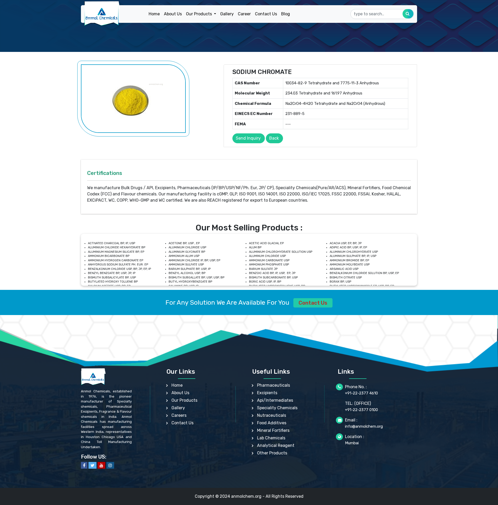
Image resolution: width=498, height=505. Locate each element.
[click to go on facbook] (84, 465)
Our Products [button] (199, 13)
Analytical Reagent (275, 445)
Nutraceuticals (271, 415)
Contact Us (266, 13)
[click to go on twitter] (92, 465)
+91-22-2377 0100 (361, 409)
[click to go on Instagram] (110, 465)
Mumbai (352, 443)
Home (154, 13)
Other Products (272, 453)
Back (274, 138)
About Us (173, 13)
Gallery (227, 13)
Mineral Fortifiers (273, 430)
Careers (178, 415)
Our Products (184, 400)
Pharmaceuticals (273, 385)
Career (244, 13)
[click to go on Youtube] (101, 465)
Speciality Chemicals (277, 407)
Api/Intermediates (275, 400)
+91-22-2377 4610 (361, 393)
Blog (285, 13)
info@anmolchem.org (364, 426)
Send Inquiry (248, 138)
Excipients (267, 392)
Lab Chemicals (271, 437)
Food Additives (271, 422)
